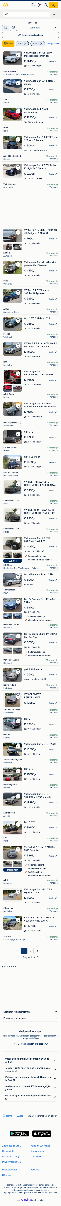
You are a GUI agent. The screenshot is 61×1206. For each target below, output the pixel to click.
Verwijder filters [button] (53, 43)
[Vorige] (16, 951)
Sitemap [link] (6, 1175)
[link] (6, 5)
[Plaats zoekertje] (53, 5)
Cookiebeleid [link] (36, 1156)
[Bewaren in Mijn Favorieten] (18, 55)
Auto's (20, 43)
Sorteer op (32, 23)
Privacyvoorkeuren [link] (11, 1162)
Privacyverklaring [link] (10, 1156)
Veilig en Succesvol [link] (40, 1145)
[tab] (5, 28)
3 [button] (37, 951)
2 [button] (30, 951)
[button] (39, 5)
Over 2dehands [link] (9, 1169)
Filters (10, 43)
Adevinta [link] (34, 1169)
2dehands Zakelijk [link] (11, 1145)
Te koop (35, 43)
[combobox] (26, 14)
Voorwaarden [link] (37, 1151)
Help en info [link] (8, 1151)
